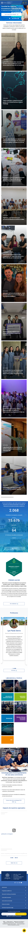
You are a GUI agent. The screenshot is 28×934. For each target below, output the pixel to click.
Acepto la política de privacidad (14, 916)
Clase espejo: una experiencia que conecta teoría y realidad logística (12, 488)
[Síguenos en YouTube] (21, 882)
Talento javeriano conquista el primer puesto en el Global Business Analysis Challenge (13, 102)
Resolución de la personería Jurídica (9, 923)
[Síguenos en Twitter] (17, 882)
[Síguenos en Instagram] (19, 882)
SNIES (4, 921)
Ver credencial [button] (13, 603)
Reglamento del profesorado (9, 922)
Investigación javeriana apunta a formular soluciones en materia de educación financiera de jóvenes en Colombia (14, 179)
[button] (9, 18)
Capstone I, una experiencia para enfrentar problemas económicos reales (13, 218)
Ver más (14, 548)
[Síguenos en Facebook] (15, 882)
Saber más (13, 863)
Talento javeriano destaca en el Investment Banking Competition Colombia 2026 (11, 333)
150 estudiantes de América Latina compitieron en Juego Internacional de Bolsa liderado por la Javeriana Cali (13, 256)
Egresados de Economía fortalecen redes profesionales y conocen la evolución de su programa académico (14, 295)
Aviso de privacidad (21, 923)
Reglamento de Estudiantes (19, 921)
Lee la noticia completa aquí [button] (10, 15)
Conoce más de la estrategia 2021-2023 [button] (14, 801)
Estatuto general (10, 921)
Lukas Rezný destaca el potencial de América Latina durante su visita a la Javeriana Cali (12, 449)
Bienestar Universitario (19, 922)
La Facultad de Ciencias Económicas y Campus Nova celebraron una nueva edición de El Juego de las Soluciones (13, 372)
